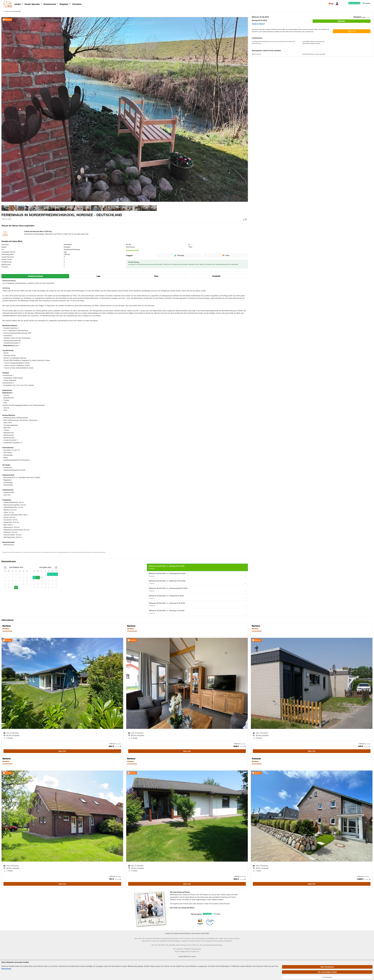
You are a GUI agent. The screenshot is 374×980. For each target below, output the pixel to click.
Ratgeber (64, 4)
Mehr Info (62, 751)
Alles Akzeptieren (327, 967)
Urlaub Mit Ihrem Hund (187, 956)
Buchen (341, 21)
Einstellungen (327, 977)
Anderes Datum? (258, 24)
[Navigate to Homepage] (8, 4)
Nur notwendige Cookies (327, 972)
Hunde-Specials (32, 4)
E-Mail (227, 255)
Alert (353, 31)
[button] (19, 109)
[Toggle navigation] (341, 3)
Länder (17, 4)
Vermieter (77, 4)
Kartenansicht (131, 250)
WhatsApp (180, 255)
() (332, 4)
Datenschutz (6, 969)
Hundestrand (49, 4)
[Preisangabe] (120, 746)
